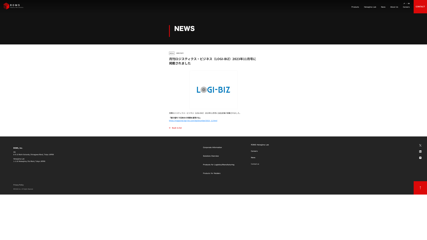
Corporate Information (212, 147)
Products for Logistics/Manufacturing (218, 164)
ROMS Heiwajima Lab (260, 145)
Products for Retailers (212, 173)
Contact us (255, 164)
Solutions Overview (211, 156)
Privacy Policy (18, 185)
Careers (254, 151)
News (253, 157)
